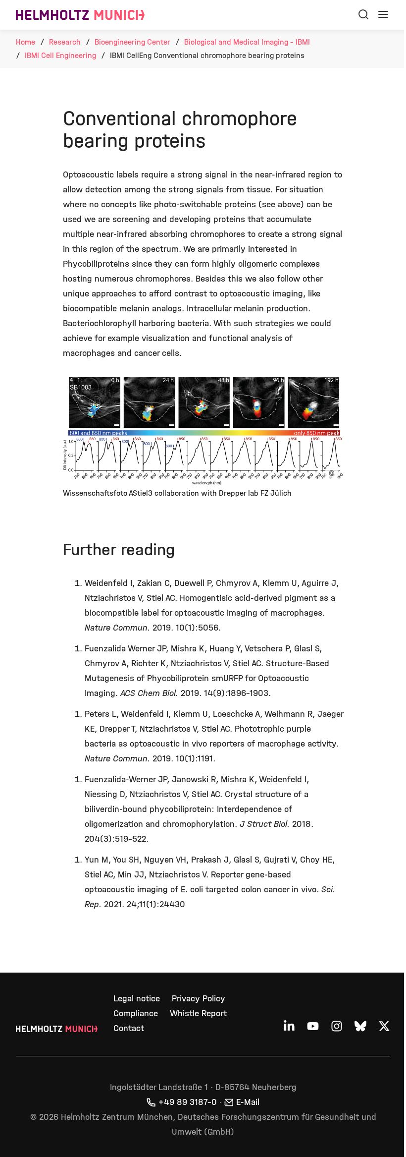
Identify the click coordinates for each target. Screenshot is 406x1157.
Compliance (135, 1013)
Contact (128, 1028)
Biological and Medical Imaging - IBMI (247, 42)
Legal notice (136, 998)
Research (65, 42)
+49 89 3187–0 (187, 1102)
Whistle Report (198, 1013)
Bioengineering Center (132, 42)
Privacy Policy (198, 998)
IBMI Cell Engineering (60, 55)
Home (25, 42)
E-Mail (247, 1102)
